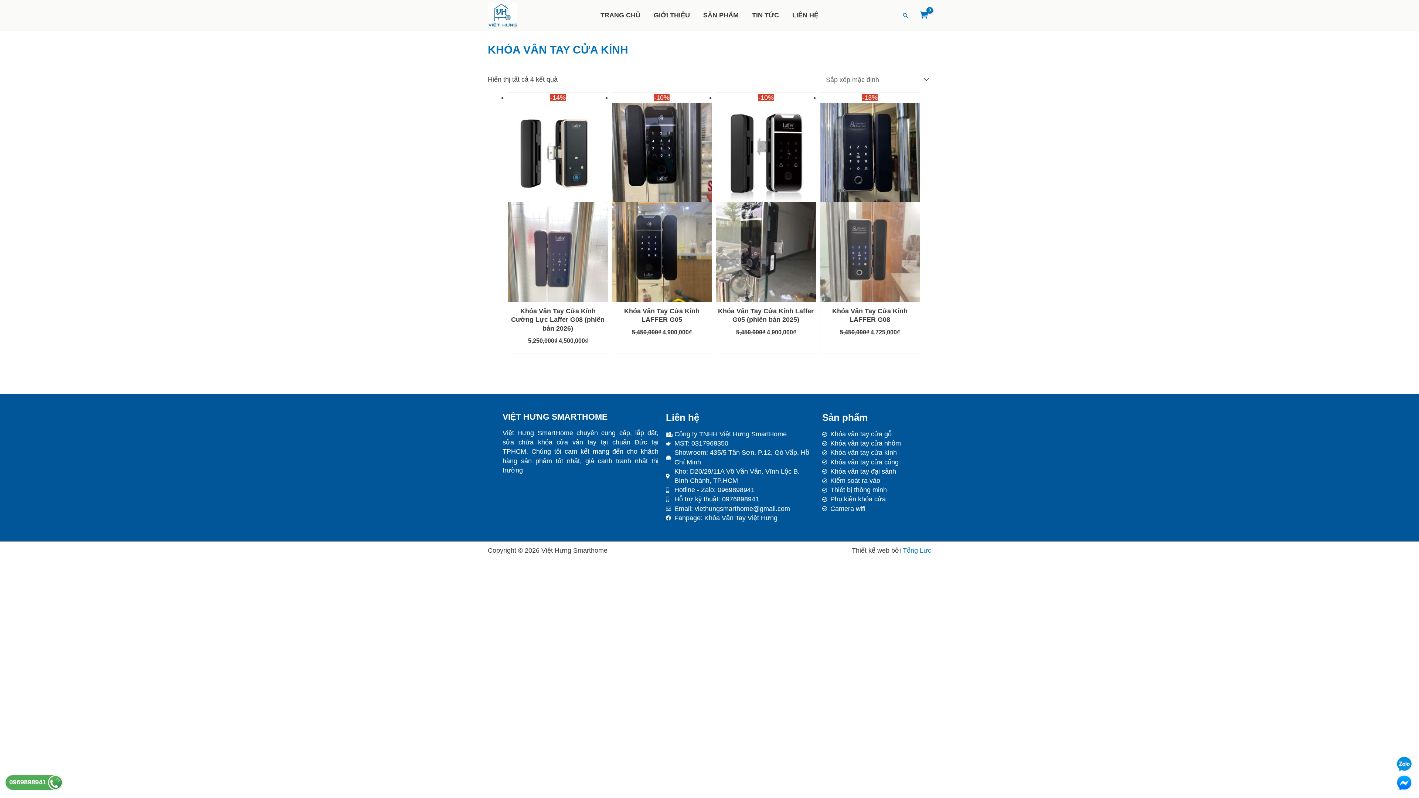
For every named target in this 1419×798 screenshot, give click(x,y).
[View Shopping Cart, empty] (923, 15)
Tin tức (765, 15)
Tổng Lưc (917, 550)
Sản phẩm (721, 15)
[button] (905, 15)
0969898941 (28, 782)
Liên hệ (805, 15)
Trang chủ (620, 15)
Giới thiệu (672, 15)
